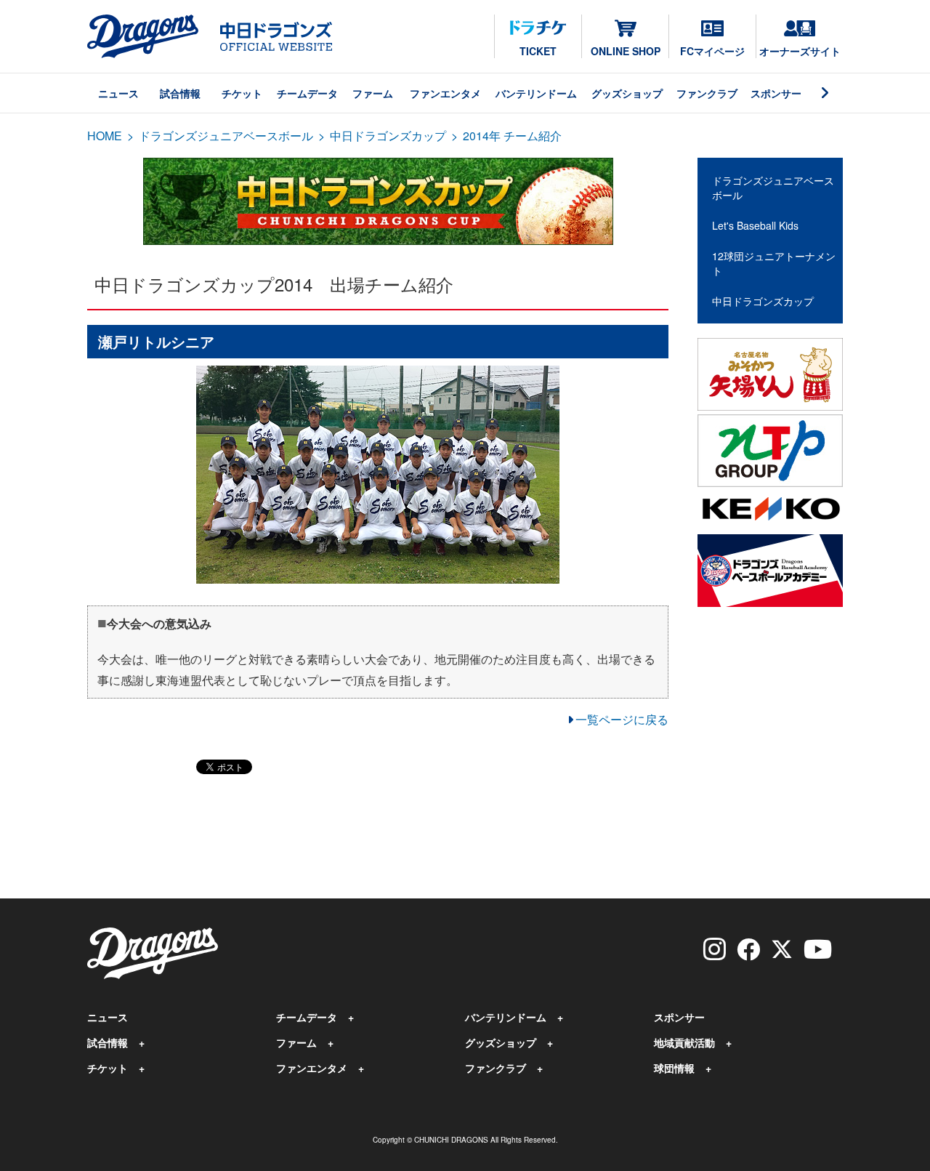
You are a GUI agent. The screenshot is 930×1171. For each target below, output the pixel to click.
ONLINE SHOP (625, 51)
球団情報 (674, 1068)
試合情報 (180, 93)
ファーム (372, 93)
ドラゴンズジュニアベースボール (226, 135)
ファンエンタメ (445, 93)
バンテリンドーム (536, 93)
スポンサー (776, 93)
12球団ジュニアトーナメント (774, 263)
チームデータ (307, 93)
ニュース (118, 93)
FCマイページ (712, 51)
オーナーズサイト (800, 51)
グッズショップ (627, 93)
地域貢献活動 (684, 1042)
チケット (242, 93)
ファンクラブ (706, 93)
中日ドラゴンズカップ (388, 135)
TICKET (538, 51)
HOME (104, 135)
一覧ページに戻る (621, 719)
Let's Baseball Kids (755, 225)
